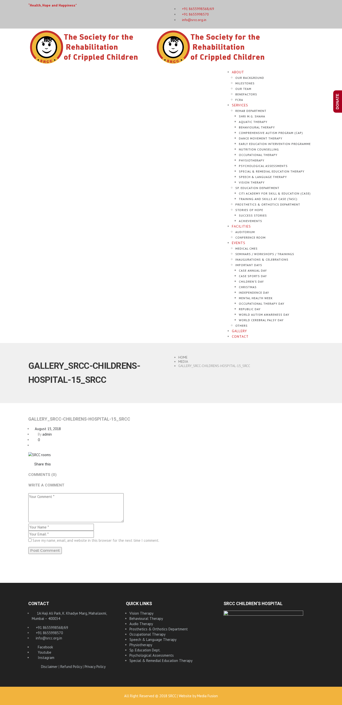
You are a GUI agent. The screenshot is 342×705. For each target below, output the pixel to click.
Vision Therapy (252, 182)
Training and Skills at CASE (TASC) (268, 199)
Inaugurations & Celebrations (261, 259)
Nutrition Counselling (259, 149)
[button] (39, 464)
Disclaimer (49, 666)
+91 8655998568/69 (51, 627)
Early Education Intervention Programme (275, 144)
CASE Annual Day (253, 270)
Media (183, 361)
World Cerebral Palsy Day (261, 320)
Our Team (243, 89)
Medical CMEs (246, 248)
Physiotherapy (251, 160)
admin (47, 434)
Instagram (44, 657)
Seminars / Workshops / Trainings (264, 254)
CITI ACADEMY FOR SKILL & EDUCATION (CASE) (275, 193)
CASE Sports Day (253, 276)
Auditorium (245, 232)
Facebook (44, 647)
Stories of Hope (249, 210)
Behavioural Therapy (257, 127)
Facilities (241, 226)
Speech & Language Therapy (263, 177)
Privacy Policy (95, 666)
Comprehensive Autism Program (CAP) (271, 133)
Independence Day (254, 292)
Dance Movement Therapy (260, 138)
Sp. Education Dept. (144, 650)
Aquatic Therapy (253, 122)
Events (238, 243)
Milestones (245, 83)
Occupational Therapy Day (261, 303)
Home (183, 357)
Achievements (250, 221)
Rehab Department (250, 111)
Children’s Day (251, 281)
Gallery (239, 331)
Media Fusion (207, 695)
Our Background (249, 78)
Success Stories (253, 215)
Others (241, 325)
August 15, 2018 (46, 428)
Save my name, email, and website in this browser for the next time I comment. (96, 540)
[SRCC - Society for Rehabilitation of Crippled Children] (155, 46)
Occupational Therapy (258, 155)
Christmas (248, 287)
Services (240, 105)
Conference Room (250, 237)
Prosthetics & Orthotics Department (267, 204)
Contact (240, 336)
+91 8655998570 (195, 14)
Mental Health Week (256, 298)
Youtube (43, 652)
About (238, 72)
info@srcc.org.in (193, 20)
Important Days (248, 265)
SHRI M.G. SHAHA (252, 116)
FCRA (239, 100)
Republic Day (250, 309)
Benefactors (246, 94)
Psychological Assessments (263, 166)
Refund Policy (71, 666)
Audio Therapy (141, 623)
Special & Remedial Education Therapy (271, 171)
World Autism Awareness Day (264, 314)
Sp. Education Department (257, 188)
